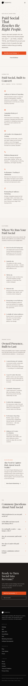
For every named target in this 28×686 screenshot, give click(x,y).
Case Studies (5, 651)
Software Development (7, 641)
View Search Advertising (12, 483)
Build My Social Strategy (10, 53)
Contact (4, 666)
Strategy (4, 627)
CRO (3, 636)
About (3, 661)
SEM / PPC (4, 631)
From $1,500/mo (14, 57)
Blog (3, 649)
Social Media (5, 634)
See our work (7, 597)
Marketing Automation (7, 638)
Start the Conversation (9, 593)
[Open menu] (25, 2)
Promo (3, 653)
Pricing (3, 663)
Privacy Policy (5, 671)
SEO (3, 629)
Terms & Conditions (6, 668)
